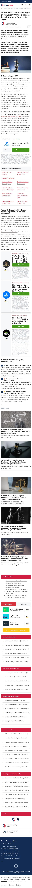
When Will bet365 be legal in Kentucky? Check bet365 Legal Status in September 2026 (15, 431)
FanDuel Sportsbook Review (20, 283)
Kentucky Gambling (8, 178)
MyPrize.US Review (15, 617)
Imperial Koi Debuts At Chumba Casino (17, 742)
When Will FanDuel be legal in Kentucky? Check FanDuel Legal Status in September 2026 (13, 462)
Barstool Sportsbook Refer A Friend (15, 700)
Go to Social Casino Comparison (16, 630)
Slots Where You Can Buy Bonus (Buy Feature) (17, 782)
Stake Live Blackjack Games (10, 848)
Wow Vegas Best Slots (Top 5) (10, 853)
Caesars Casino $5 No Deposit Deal (15, 677)
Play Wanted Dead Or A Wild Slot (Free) (17, 758)
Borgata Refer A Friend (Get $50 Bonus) (17, 649)
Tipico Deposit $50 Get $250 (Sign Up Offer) (17, 708)
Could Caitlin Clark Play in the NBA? (17, 589)
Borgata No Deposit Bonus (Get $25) (16, 653)
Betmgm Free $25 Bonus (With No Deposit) (17, 645)
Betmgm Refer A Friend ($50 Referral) (16, 641)
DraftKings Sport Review (19, 315)
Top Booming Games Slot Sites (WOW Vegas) (17, 754)
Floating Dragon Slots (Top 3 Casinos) (16, 746)
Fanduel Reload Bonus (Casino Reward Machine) (17, 685)
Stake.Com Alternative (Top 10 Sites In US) (17, 767)
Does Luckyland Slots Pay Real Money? (16, 802)
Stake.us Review (14, 624)
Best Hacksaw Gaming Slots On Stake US (17, 750)
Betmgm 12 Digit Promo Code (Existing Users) (17, 657)
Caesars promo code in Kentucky (11, 116)
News (12, 8)
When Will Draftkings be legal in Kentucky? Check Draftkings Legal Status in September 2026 (14, 558)
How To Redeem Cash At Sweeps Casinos (17, 778)
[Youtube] (22, 5)
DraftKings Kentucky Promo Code (22, 195)
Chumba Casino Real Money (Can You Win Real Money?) (17, 794)
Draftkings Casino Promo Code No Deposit (17, 681)
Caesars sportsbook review (9, 232)
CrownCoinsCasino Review (17, 610)
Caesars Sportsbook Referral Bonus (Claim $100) (17, 673)
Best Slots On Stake (8, 843)
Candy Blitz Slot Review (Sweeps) (15, 798)
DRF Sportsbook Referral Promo (14, 721)
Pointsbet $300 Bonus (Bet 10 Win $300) (17, 712)
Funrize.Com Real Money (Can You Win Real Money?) (17, 790)
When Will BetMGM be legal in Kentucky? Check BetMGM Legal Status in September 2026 (13, 528)
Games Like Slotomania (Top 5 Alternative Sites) (17, 763)
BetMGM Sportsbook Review (20, 254)
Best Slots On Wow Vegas (9, 846)
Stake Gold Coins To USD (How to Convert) (17, 786)
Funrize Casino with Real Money (11, 858)
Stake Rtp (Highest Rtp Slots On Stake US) (17, 807)
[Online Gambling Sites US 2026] (7, 5)
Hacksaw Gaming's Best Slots (11, 851)
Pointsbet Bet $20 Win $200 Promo (15, 717)
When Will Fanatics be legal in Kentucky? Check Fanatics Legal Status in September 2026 (13, 497)
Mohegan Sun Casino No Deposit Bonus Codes (17, 689)
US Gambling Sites (5, 8)
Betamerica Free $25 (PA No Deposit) (16, 704)
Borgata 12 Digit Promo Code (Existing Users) (17, 661)
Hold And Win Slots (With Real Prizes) (16, 734)
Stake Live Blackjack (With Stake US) (16, 738)
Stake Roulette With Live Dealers (11, 855)
